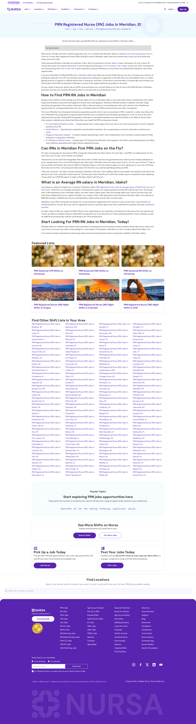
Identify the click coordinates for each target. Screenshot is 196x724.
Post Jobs (112, 565)
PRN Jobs (64, 608)
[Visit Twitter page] (147, 664)
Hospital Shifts (120, 648)
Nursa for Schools (121, 611)
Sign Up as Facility (122, 615)
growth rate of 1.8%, (63, 68)
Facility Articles (120, 633)
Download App (43, 619)
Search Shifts (66, 509)
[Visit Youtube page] (160, 664)
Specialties (92, 644)
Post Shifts (118, 619)
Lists (81, 29)
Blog (143, 619)
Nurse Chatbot (148, 644)
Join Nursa (45, 565)
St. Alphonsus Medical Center (58, 140)
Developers (146, 626)
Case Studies (119, 641)
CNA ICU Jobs (66, 641)
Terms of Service (157, 681)
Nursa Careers (148, 637)
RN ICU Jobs (65, 626)
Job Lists (131, 509)
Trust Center (147, 633)
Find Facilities (120, 651)
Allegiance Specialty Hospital (58, 135)
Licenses (91, 641)
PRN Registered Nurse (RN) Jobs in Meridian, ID (113, 29)
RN (75, 509)
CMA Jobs (91, 630)
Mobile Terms (144, 681)
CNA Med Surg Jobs (68, 648)
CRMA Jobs (92, 633)
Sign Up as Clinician (95, 608)
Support (145, 615)
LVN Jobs (64, 622)
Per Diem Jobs (110, 535)
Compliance (147, 630)
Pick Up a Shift (93, 611)
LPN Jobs (64, 619)
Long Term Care (119, 509)
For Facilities (28, 3)
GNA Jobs (91, 626)
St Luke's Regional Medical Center (60, 124)
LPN (80, 509)
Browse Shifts (93, 615)
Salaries (90, 637)
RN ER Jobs (65, 630)
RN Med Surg (105, 509)
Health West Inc (52, 129)
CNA (85, 509)
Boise (109, 63)
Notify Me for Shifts (95, 619)
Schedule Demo (120, 637)
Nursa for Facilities (122, 608)
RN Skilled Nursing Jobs (70, 637)
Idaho (114, 63)
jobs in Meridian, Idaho (82, 75)
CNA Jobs (64, 615)
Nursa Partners (148, 611)
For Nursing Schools (45, 3)
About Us (145, 608)
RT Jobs (90, 622)
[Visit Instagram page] (133, 664)
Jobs (74, 29)
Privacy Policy (131, 681)
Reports (117, 644)
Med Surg (94, 509)
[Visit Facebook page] (140, 664)
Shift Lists (89, 29)
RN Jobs (63, 611)
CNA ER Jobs (65, 644)
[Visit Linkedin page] (154, 664)
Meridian (72, 66)
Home (67, 29)
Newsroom (146, 622)
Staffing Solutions (121, 622)
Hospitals (118, 630)
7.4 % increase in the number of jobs (118, 66)
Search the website (150, 648)
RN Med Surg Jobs (67, 633)
